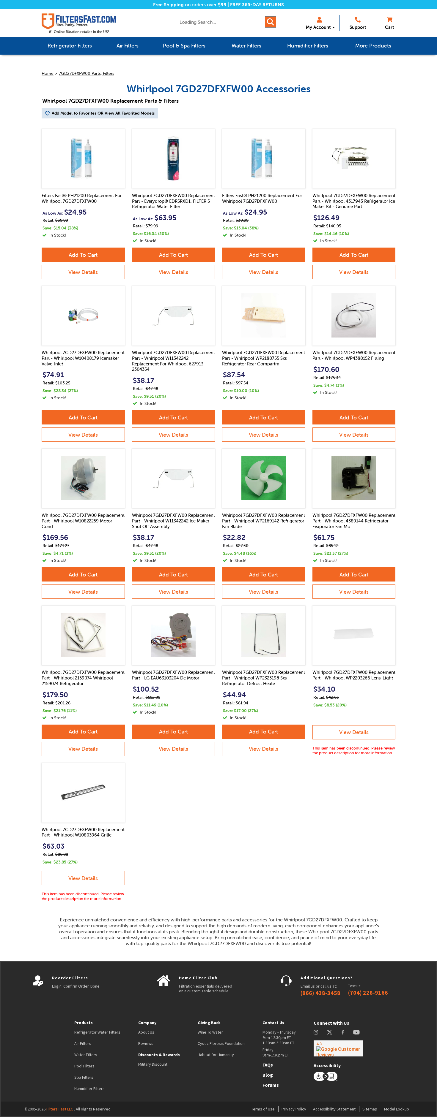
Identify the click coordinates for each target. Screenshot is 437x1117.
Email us (308, 986)
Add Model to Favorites (74, 113)
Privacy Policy (294, 1109)
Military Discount (152, 1064)
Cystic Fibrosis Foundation (221, 1043)
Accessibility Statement (334, 1109)
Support (358, 27)
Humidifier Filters (89, 1088)
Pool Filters (84, 1066)
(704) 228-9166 (368, 993)
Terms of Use (263, 1109)
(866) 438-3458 (320, 993)
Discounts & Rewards (159, 1054)
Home (48, 73)
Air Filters (82, 1043)
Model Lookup (396, 1109)
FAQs (267, 1065)
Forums (270, 1085)
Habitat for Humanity (216, 1054)
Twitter (330, 1032)
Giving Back (209, 1022)
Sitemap (369, 1109)
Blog (267, 1075)
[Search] (270, 22)
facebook (343, 1032)
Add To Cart (83, 254)
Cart (389, 27)
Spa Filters (83, 1077)
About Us (146, 1032)
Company (147, 1022)
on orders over (190, 4)
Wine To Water (210, 1032)
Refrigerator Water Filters (97, 1032)
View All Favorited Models (130, 113)
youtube (356, 1032)
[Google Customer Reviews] (338, 1048)
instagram (316, 1032)
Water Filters (85, 1054)
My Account (318, 27)
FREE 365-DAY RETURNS (257, 4)
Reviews (145, 1043)
